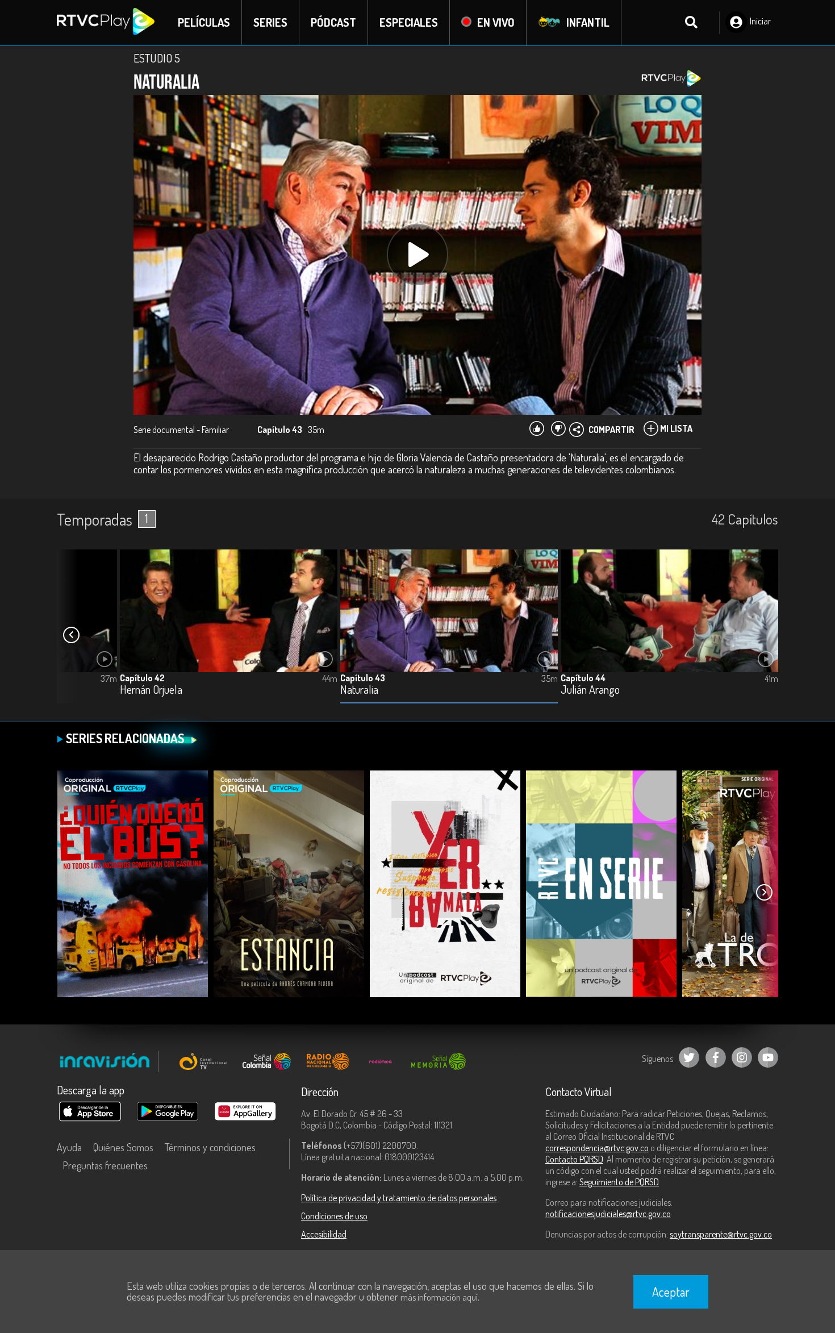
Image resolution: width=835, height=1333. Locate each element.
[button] (71, 635)
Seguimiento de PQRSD (619, 1182)
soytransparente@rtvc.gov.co (721, 1234)
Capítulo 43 (362, 678)
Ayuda (69, 1147)
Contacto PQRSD (574, 1159)
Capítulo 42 (142, 678)
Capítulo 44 (583, 678)
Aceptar (671, 1291)
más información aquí (439, 1297)
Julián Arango (590, 690)
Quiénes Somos (123, 1147)
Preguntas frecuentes (105, 1165)
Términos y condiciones (210, 1147)
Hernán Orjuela (151, 690)
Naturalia (359, 690)
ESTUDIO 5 (156, 58)
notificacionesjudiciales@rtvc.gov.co (608, 1213)
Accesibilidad (323, 1234)
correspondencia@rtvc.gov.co (597, 1147)
